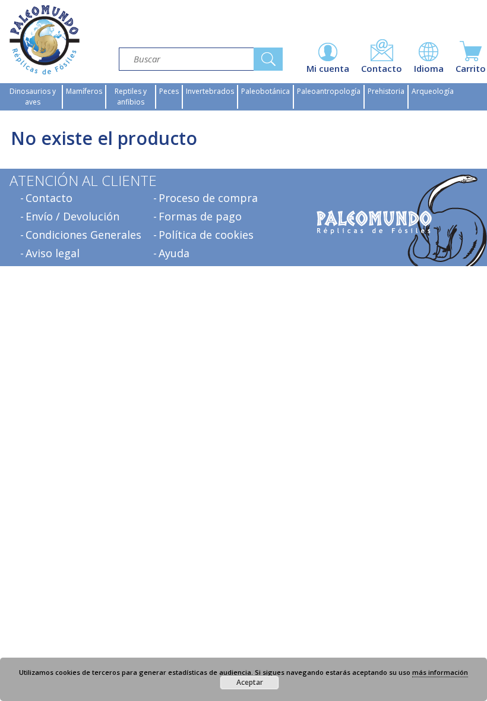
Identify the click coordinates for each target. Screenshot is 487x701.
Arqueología (433, 91)
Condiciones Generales (83, 235)
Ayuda (174, 253)
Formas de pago (200, 216)
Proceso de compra (208, 198)
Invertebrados (210, 91)
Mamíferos (84, 91)
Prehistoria (386, 91)
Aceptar (249, 682)
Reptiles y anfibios (131, 96)
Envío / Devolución (72, 216)
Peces (169, 91)
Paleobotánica (265, 91)
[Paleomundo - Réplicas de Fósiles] (45, 40)
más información (440, 672)
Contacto (49, 198)
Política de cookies (206, 235)
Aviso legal (53, 253)
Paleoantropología (328, 91)
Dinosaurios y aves (33, 96)
